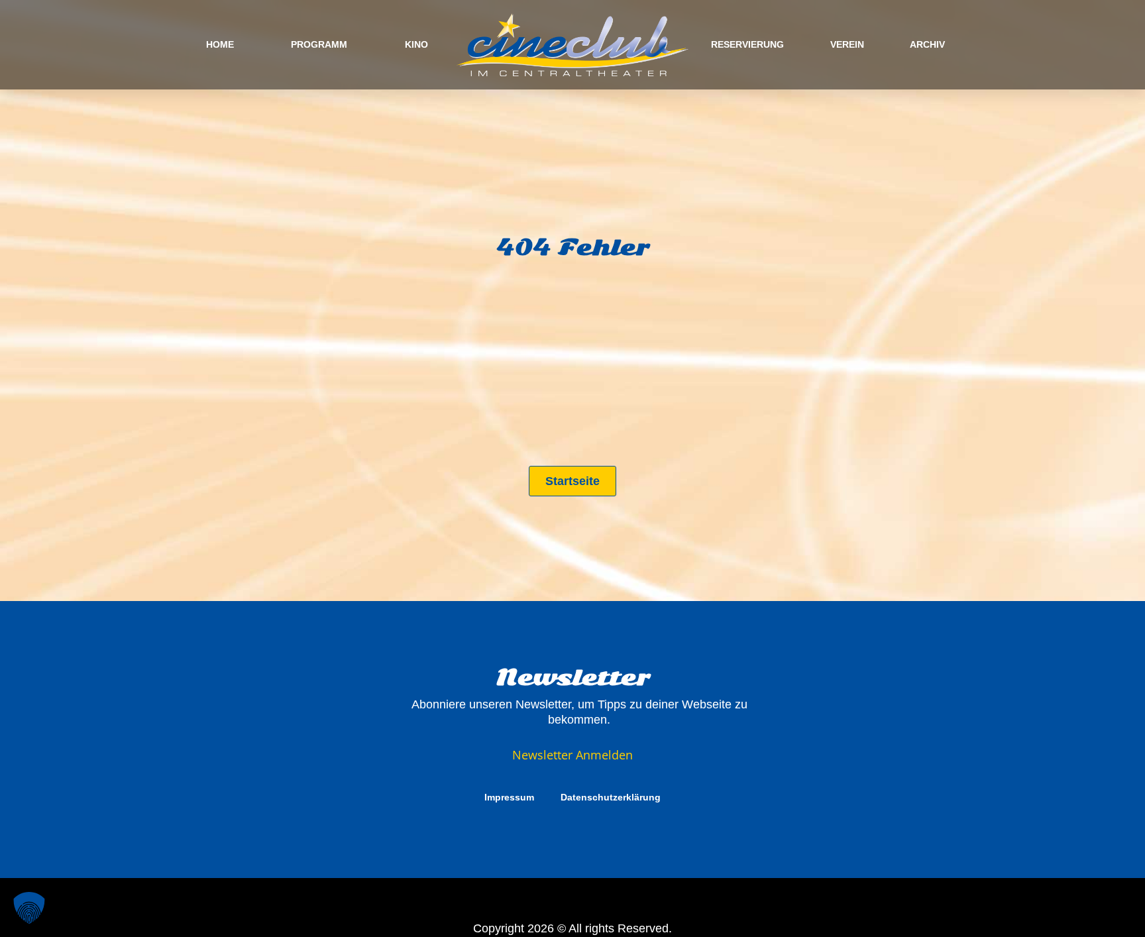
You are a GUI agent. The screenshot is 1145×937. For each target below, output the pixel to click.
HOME (220, 44)
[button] (29, 908)
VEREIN (847, 44)
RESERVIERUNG (747, 44)
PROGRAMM (319, 44)
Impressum (509, 797)
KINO (416, 44)
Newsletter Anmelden (572, 755)
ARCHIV (927, 44)
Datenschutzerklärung (611, 797)
